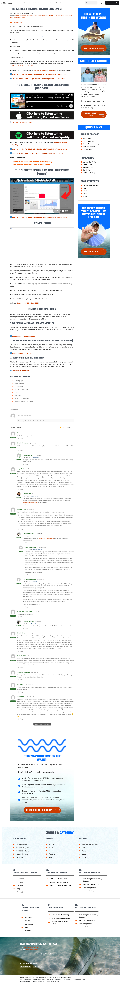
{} (40, 420)
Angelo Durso (34, 496)
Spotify (31, 66)
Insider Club (52, 15)
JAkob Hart (34, 536)
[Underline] (23, 421)
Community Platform (20, 371)
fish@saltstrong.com (31, 947)
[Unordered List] (30, 421)
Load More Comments (42, 724)
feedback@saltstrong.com (30, 502)
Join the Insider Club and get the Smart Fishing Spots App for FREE (38, 79)
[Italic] (21, 421)
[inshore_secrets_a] (42, 36)
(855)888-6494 (32, 950)
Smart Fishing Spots (66, 15)
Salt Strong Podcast (43, 15)
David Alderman (35, 457)
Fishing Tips (18, 15)
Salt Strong (34, 15)
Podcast (58, 15)
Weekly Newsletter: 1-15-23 (17, 17)
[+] (43, 420)
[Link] (38, 421)
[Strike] (26, 421)
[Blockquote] (33, 421)
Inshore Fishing (26, 15)
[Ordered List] (28, 421)
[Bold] (18, 421)
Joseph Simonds (37, 549)
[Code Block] (35, 421)
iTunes (15, 66)
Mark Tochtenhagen (36, 623)
